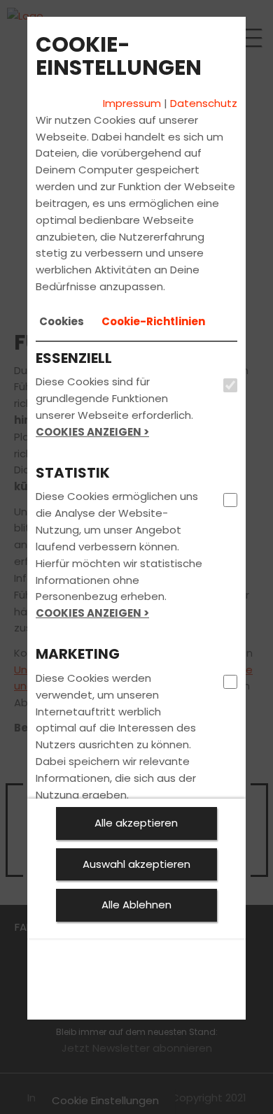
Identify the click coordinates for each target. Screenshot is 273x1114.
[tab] (62, 322)
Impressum (132, 103)
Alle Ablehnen (137, 904)
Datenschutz (203, 103)
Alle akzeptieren (136, 822)
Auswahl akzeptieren (136, 864)
